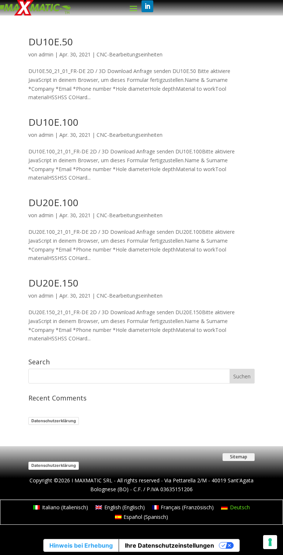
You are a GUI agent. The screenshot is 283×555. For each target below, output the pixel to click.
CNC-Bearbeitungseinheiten (130, 54)
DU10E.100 (53, 122)
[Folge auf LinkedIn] (147, 6)
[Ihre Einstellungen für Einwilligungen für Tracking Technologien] (270, 542)
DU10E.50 (50, 41)
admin (46, 54)
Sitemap (238, 457)
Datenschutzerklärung (53, 420)
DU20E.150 (53, 282)
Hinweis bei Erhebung (81, 545)
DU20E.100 (53, 202)
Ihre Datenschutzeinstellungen (169, 545)
